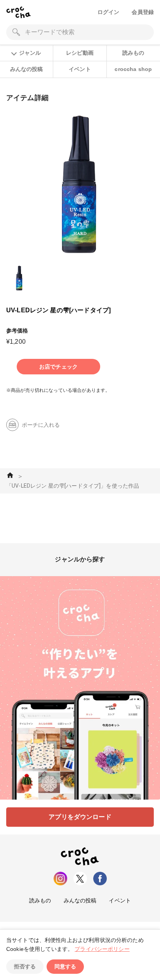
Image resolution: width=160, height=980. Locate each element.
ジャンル (30, 53)
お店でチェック (58, 367)
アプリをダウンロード (80, 817)
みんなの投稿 (26, 69)
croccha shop (133, 69)
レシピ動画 (80, 53)
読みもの (133, 53)
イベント (80, 69)
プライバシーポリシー (102, 949)
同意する (65, 966)
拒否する (25, 966)
